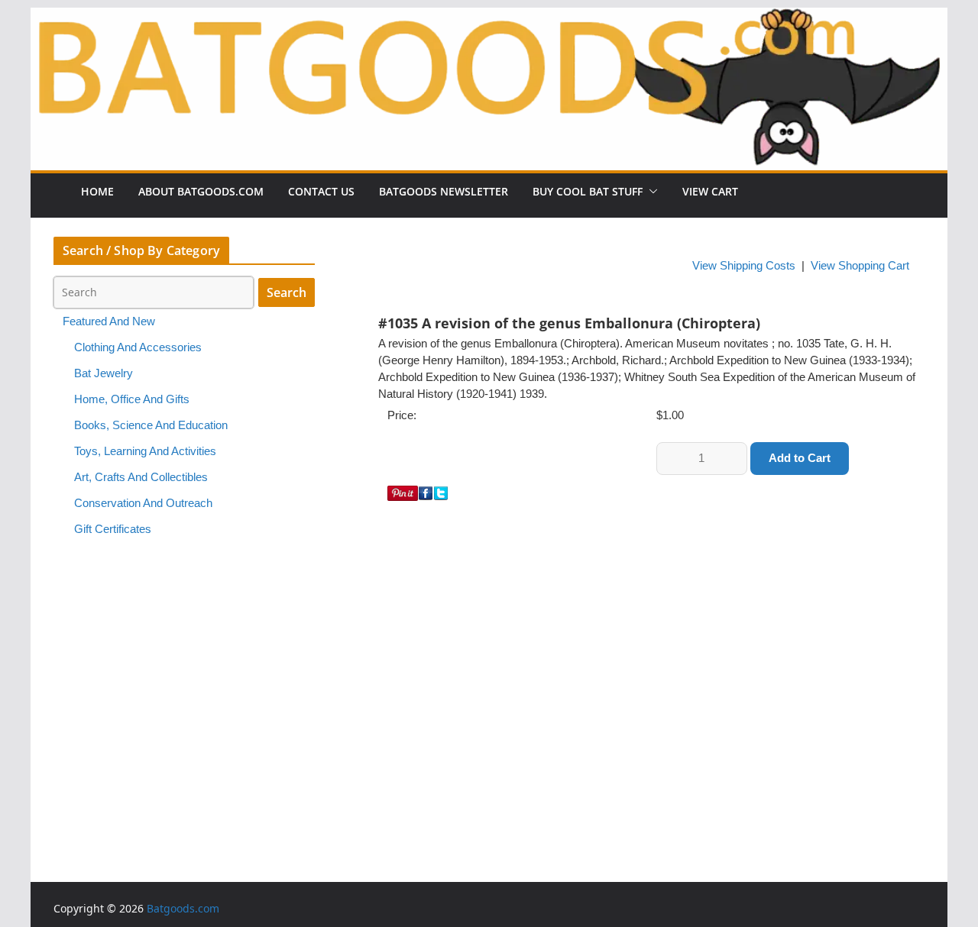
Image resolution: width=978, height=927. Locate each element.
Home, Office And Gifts (131, 399)
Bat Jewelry (103, 373)
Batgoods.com (183, 908)
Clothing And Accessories (138, 347)
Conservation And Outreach (143, 503)
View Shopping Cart (860, 266)
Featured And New (109, 321)
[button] (650, 191)
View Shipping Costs (743, 266)
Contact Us (321, 191)
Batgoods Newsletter (443, 191)
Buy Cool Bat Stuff (588, 191)
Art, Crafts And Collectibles (141, 477)
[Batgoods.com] (489, 87)
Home (97, 191)
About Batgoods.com (201, 191)
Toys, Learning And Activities (145, 451)
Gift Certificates (112, 529)
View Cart (710, 191)
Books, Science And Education (151, 425)
